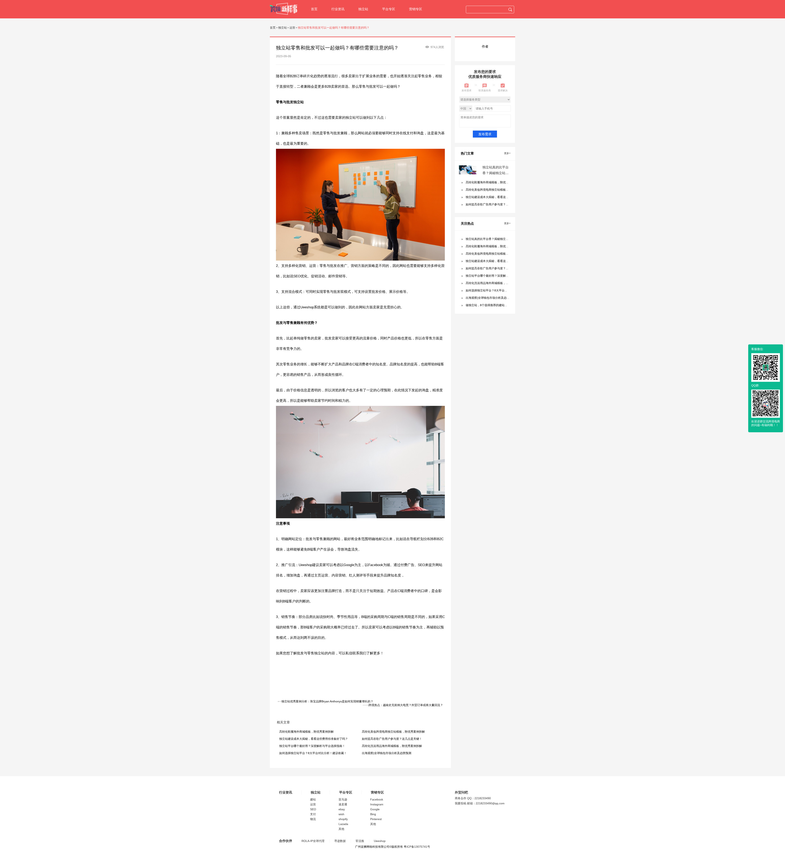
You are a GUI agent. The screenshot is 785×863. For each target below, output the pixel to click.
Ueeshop (380, 841)
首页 (314, 9)
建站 (313, 799)
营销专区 (415, 9)
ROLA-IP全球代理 (313, 841)
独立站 (363, 9)
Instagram (376, 804)
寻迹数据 (340, 841)
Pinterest (376, 819)
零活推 (359, 841)
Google (375, 809)
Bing (373, 814)
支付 (313, 814)
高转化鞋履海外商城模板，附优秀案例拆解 (306, 731)
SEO (313, 809)
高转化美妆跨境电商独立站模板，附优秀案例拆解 (393, 731)
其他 (341, 829)
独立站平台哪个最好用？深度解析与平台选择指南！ (312, 746)
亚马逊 (343, 799)
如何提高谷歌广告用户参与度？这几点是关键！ (392, 738)
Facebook (376, 799)
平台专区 (388, 9)
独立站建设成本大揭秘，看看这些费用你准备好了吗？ (313, 738)
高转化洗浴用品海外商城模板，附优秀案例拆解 (392, 746)
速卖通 (343, 804)
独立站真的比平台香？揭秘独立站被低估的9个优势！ (495, 173)
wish (341, 814)
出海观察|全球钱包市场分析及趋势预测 (386, 753)
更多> (507, 153)
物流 (313, 819)
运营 (292, 27)
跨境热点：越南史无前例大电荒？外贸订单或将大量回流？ (406, 705)
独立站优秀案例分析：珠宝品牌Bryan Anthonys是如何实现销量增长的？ (327, 701)
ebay (342, 809)
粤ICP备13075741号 (417, 846)
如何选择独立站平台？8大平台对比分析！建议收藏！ (313, 753)
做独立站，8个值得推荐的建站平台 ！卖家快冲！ (497, 305)
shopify (343, 819)
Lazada (343, 824)
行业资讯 (337, 9)
